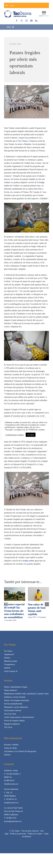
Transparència (9, 664)
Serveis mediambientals (13, 704)
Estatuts (7, 658)
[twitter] (22, 21)
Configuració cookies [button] (14, 435)
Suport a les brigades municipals (16, 700)
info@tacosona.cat (11, 784)
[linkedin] (36, 21)
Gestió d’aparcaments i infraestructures (19, 717)
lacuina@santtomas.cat (12, 821)
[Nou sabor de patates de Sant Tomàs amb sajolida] (38, 588)
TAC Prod (8, 727)
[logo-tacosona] (17, 11)
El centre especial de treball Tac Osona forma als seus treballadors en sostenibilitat (14, 611)
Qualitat (7, 668)
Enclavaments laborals (12, 710)
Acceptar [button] (30, 435)
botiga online (28, 560)
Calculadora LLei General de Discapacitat (20, 751)
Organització (9, 654)
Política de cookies (35, 834)
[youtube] (31, 21)
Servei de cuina (10, 714)
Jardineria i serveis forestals (14, 697)
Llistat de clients (10, 748)
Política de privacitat (18, 834)
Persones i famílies (11, 745)
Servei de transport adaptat (14, 721)
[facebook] (17, 21)
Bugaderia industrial (12, 724)
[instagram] (26, 21)
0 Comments (42, 617)
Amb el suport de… (11, 671)
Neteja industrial (10, 690)
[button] (6, 604)
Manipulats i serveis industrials (16, 707)
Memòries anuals (10, 661)
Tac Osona (22, 141)
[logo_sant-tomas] (44, 12)
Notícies (7, 755)
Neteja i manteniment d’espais (15, 687)
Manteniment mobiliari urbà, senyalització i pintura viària (26, 694)
